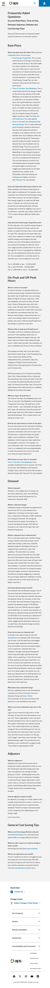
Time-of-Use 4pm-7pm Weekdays (24, 88)
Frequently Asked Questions (19, 15)
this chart (11, 665)
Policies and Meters (19, 930)
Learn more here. (14, 817)
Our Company (17, 913)
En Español (33, 953)
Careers (15, 921)
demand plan (12, 638)
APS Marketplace (18, 835)
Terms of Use (34, 963)
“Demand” (19, 180)
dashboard (34, 715)
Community (16, 938)
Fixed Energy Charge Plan (21, 58)
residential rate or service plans (19, 55)
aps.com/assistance (18, 868)
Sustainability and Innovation (24, 946)
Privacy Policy (34, 958)
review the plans (29, 203)
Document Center (35, 968)
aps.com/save (33, 848)
